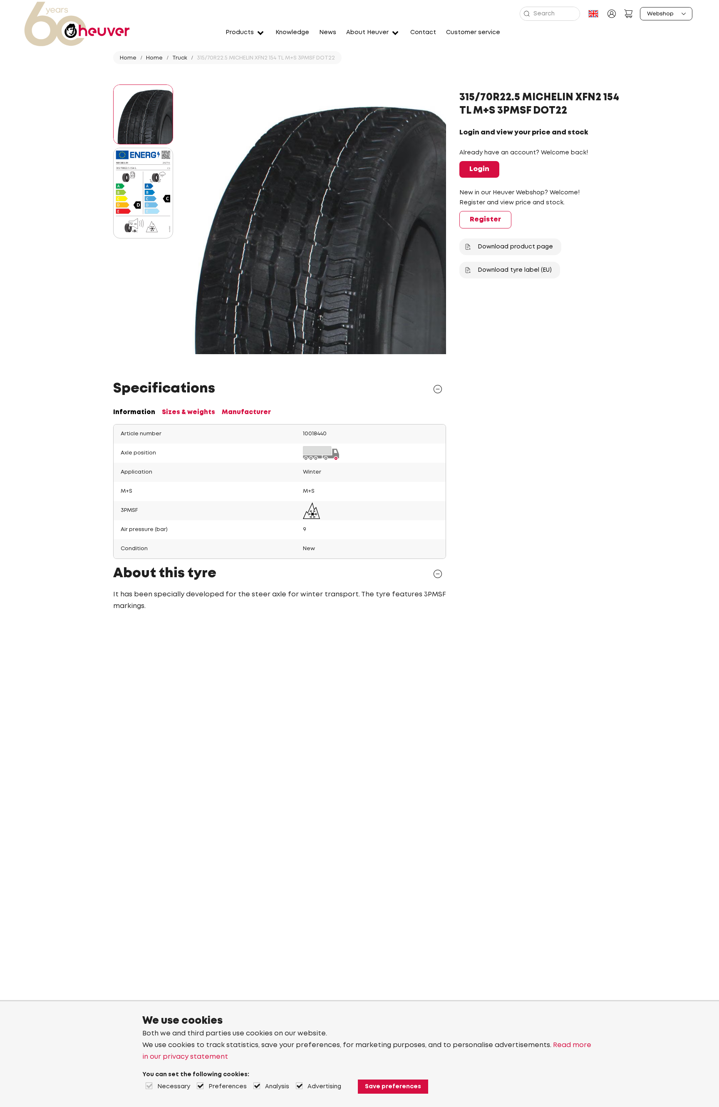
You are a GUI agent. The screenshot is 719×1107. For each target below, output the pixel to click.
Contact (423, 32)
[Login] (612, 13)
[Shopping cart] (628, 14)
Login (479, 169)
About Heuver (367, 32)
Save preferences (393, 1086)
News (327, 32)
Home (128, 58)
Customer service (473, 32)
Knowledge (292, 32)
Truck (179, 58)
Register (485, 219)
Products (240, 32)
